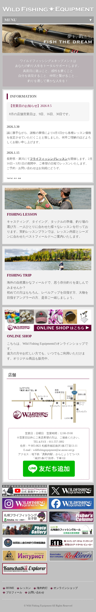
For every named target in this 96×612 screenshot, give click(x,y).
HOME (10, 588)
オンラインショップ (66, 588)
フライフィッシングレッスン (49, 158)
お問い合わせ (36, 592)
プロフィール (14, 592)
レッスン (25, 588)
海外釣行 (42, 588)
